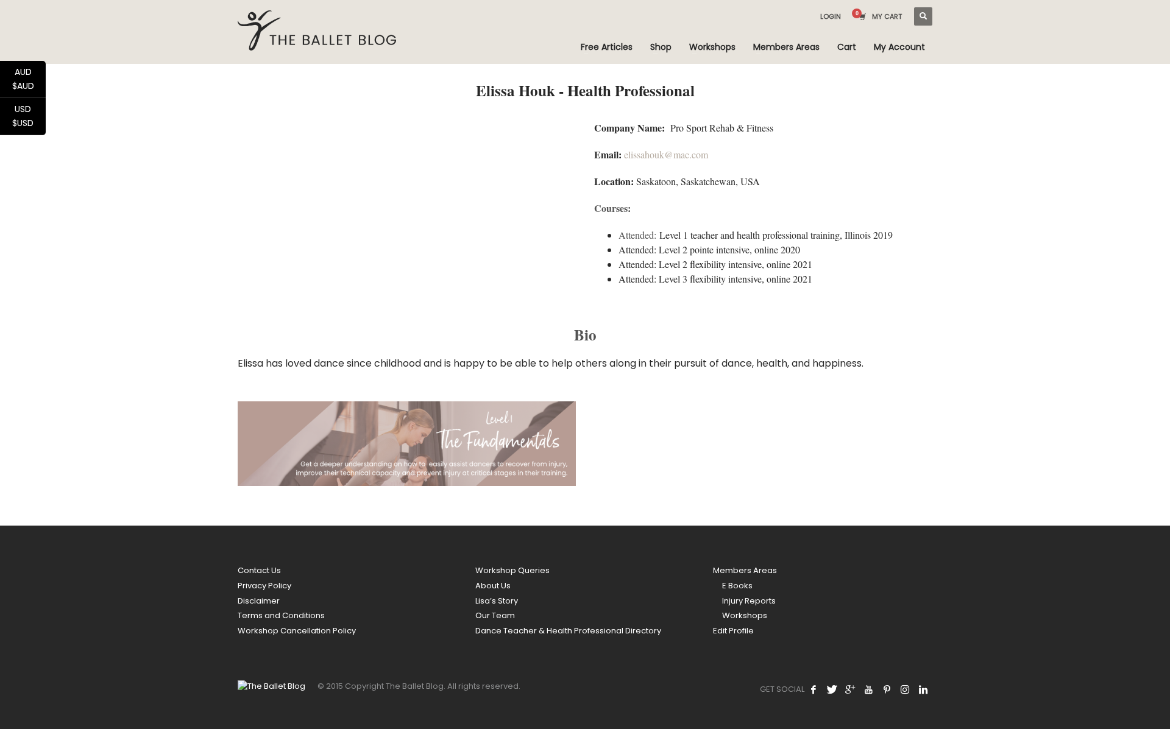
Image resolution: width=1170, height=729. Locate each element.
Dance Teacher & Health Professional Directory (568, 630)
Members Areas (745, 570)
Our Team (495, 615)
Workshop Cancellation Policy (297, 630)
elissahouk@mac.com (667, 154)
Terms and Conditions (281, 615)
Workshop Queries (512, 570)
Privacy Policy (264, 585)
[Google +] (850, 689)
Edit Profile (733, 630)
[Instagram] (905, 689)
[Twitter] (832, 689)
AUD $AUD (29, 79)
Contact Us (259, 570)
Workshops (744, 615)
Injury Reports (749, 601)
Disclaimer (259, 601)
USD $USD (29, 116)
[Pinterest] (887, 689)
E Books (737, 585)
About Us (493, 585)
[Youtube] (868, 689)
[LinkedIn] (923, 689)
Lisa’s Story (496, 601)
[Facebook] (813, 689)
